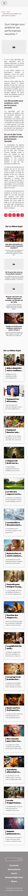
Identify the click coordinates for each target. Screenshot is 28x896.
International (14, 869)
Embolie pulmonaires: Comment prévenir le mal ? (14, 835)
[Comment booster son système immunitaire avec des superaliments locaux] (14, 421)
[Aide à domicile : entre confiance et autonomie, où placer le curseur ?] (14, 360)
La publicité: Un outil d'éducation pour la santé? (14, 649)
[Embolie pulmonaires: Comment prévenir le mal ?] (14, 823)
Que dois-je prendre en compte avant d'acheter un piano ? (14, 246)
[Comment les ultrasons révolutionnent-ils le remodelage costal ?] (14, 391)
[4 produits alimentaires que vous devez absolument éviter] (14, 761)
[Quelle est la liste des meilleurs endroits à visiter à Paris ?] (14, 318)
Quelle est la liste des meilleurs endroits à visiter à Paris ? (14, 328)
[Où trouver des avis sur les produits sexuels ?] (14, 264)
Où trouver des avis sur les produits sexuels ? (14, 273)
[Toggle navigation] (4, 3)
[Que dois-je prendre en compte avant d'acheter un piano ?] (14, 236)
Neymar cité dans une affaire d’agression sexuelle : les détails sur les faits (14, 299)
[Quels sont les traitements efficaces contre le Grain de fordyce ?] (14, 699)
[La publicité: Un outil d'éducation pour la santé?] (14, 638)
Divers (14, 881)
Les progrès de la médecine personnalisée (14, 679)
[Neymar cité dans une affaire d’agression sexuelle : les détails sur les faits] (14, 288)
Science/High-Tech (14, 877)
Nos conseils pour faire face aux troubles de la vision (14, 742)
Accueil (3, 12)
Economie (14, 865)
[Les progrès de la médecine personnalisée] (14, 668)
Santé (8, 12)
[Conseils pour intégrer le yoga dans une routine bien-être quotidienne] (14, 576)
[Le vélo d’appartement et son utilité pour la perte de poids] (14, 792)
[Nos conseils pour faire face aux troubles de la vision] (14, 730)
